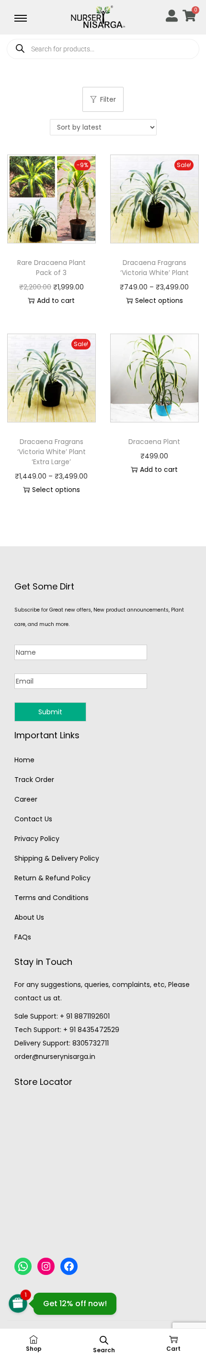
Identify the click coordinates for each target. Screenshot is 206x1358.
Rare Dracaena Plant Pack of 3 (51, 267)
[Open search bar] (104, 1340)
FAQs (22, 937)
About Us (29, 917)
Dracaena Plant (154, 441)
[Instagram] (46, 1266)
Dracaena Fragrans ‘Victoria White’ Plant (154, 267)
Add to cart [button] (56, 300)
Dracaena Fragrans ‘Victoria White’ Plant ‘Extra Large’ (51, 452)
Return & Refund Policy (52, 878)
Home (24, 760)
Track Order (34, 779)
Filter (108, 99)
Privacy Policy (36, 838)
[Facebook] (69, 1266)
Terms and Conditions (51, 897)
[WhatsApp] (23, 1266)
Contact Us (33, 819)
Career (25, 799)
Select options (159, 300)
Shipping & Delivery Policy (56, 858)
